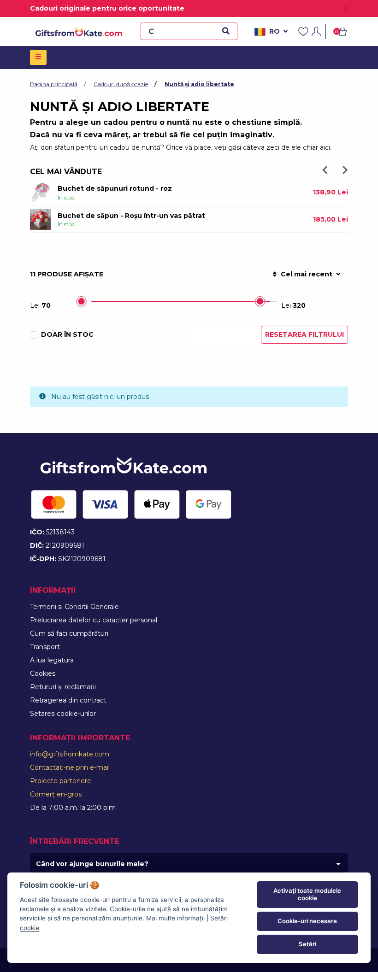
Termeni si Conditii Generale (74, 607)
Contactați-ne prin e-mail (70, 767)
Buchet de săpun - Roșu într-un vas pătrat (131, 215)
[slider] (81, 301)
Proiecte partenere (60, 781)
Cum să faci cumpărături (69, 633)
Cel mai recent (306, 274)
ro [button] (274, 31)
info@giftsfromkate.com (69, 754)
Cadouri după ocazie (121, 84)
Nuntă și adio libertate (199, 84)
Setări (307, 944)
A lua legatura (52, 660)
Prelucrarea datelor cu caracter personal (93, 620)
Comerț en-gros (56, 794)
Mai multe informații (175, 918)
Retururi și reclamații (63, 687)
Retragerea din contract (68, 700)
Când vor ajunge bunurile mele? (92, 864)
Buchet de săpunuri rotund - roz (115, 188)
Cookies (42, 673)
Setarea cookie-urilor (63, 713)
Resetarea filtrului (304, 334)
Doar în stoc (67, 334)
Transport (45, 647)
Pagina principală (53, 84)
